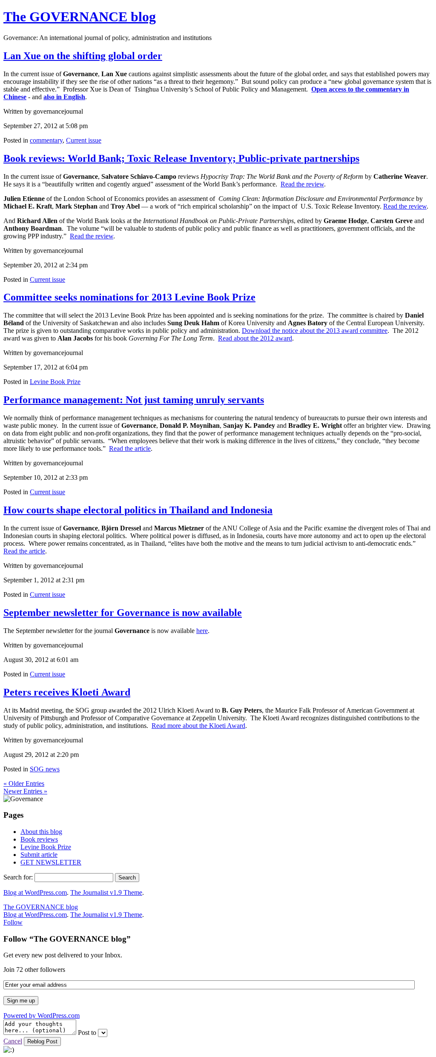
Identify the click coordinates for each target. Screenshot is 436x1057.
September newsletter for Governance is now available (122, 612)
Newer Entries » (25, 791)
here (202, 630)
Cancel (12, 1041)
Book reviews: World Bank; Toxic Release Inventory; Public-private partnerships (181, 158)
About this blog (41, 831)
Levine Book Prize (55, 381)
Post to (87, 1032)
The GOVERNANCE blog (79, 16)
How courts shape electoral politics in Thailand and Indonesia (137, 510)
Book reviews (39, 839)
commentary (46, 140)
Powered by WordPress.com (41, 1015)
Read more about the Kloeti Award (198, 725)
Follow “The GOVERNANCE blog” (67, 938)
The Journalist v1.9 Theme (106, 892)
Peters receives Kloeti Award (66, 692)
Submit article (38, 854)
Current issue (83, 140)
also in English (64, 96)
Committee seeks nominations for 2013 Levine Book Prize (129, 297)
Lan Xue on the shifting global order (82, 55)
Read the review (302, 184)
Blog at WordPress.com (35, 892)
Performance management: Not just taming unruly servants (133, 399)
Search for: (18, 877)
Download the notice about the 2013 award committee (314, 330)
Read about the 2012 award (255, 338)
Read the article (130, 448)
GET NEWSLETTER (50, 862)
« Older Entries (23, 783)
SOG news (45, 769)
